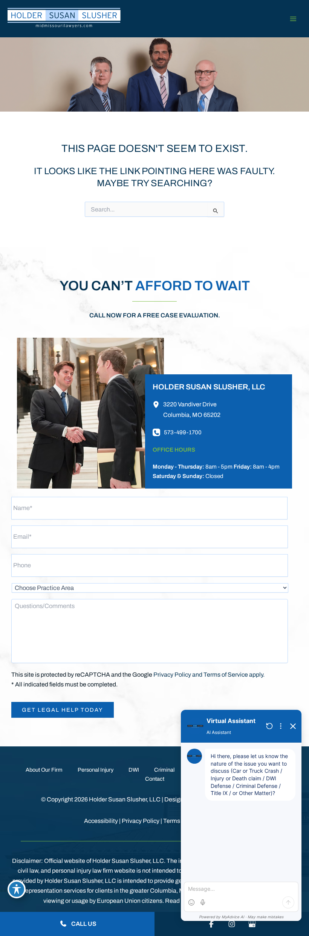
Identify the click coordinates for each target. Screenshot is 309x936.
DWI (133, 770)
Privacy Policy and (178, 674)
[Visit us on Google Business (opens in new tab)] (252, 924)
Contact (154, 779)
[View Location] (158, 404)
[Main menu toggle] (293, 18)
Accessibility (101, 821)
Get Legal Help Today (62, 710)
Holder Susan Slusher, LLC (209, 387)
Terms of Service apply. (234, 674)
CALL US (83, 924)
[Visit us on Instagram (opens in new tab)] (231, 924)
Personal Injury (95, 770)
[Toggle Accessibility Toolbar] (17, 889)
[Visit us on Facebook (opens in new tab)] (211, 924)
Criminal (164, 770)
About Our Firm (44, 770)
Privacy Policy (140, 821)
